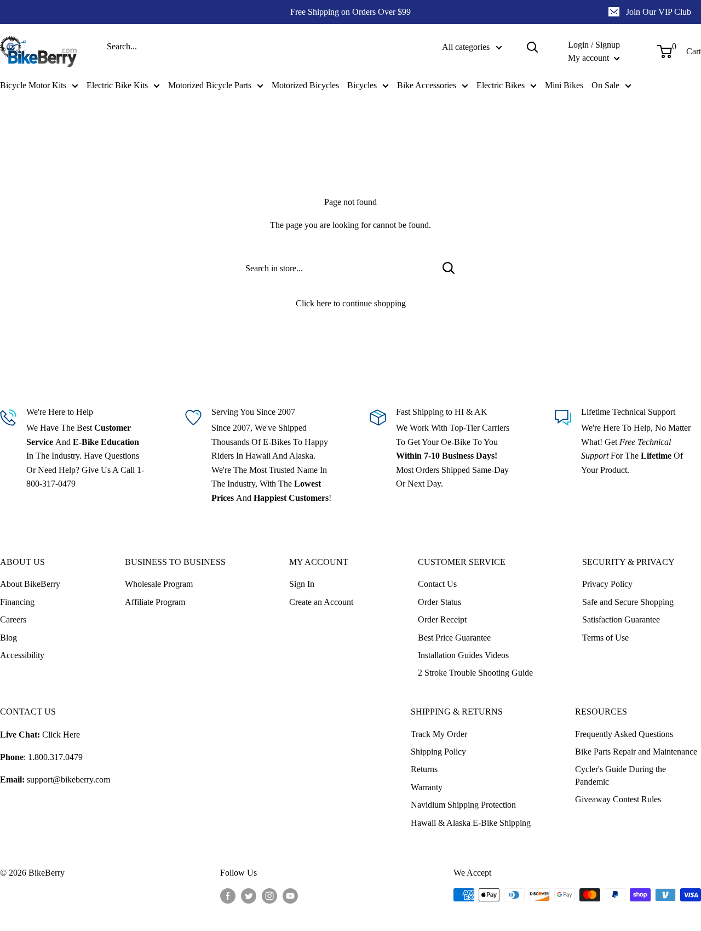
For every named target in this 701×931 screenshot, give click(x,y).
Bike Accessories (426, 85)
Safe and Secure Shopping (628, 602)
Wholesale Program (159, 584)
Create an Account (321, 602)
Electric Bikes (500, 85)
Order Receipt (442, 619)
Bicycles (362, 85)
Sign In (301, 584)
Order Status (439, 602)
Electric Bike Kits (117, 85)
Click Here (61, 734)
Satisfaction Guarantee (621, 619)
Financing (17, 602)
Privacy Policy (607, 584)
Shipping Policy (438, 751)
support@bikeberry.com (68, 779)
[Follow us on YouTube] (290, 896)
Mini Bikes (564, 85)
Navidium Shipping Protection (463, 804)
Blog (8, 637)
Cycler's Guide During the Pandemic (620, 775)
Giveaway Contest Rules (618, 799)
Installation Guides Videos (463, 655)
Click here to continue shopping (351, 303)
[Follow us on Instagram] (269, 896)
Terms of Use (605, 637)
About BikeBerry (30, 584)
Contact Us (437, 584)
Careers (13, 619)
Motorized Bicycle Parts (209, 85)
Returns (424, 769)
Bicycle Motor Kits (33, 85)
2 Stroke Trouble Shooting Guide (475, 672)
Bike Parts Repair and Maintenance (636, 751)
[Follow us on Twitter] (248, 896)
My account (589, 57)
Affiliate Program (155, 602)
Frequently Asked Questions (624, 734)
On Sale (605, 85)
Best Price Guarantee (454, 637)
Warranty (427, 787)
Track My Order (439, 734)
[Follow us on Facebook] (227, 896)
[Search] (532, 47)
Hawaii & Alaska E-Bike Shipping (471, 822)
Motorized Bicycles (305, 85)
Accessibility (22, 655)
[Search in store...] (449, 268)
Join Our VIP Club (658, 11)
